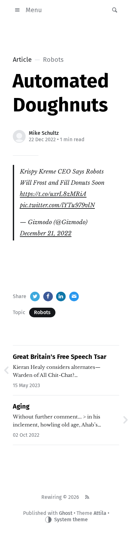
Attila (100, 513)
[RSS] (87, 497)
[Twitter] (35, 296)
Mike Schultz (44, 133)
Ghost (65, 513)
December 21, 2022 (45, 233)
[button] (112, 10)
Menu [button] (34, 10)
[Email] (74, 296)
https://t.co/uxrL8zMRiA (53, 194)
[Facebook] (48, 296)
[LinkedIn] (61, 296)
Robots (42, 312)
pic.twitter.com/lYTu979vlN (57, 205)
